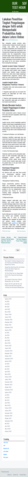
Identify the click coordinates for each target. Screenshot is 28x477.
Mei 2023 (7, 400)
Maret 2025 (7, 343)
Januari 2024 (8, 379)
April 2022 (7, 426)
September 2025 (9, 327)
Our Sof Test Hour (19, 5)
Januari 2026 (8, 317)
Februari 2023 (8, 408)
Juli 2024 (7, 364)
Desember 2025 (8, 320)
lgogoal (5, 454)
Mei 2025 (7, 338)
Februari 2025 (8, 346)
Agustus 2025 (8, 330)
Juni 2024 (7, 366)
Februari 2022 (8, 431)
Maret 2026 (7, 312)
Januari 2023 (8, 410)
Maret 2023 (7, 405)
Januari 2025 (8, 348)
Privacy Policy (23, 475)
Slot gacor (5, 457)
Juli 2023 (7, 395)
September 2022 (9, 421)
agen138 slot (15, 223)
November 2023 (8, 384)
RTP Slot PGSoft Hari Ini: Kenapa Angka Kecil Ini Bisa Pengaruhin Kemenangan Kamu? (14, 275)
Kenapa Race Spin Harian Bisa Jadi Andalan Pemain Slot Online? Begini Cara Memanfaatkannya (14, 269)
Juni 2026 (7, 304)
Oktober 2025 (8, 325)
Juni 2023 (7, 397)
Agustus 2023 (8, 392)
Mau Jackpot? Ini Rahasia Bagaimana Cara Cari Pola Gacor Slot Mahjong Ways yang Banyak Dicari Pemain (14, 262)
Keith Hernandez (15, 39)
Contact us (15, 475)
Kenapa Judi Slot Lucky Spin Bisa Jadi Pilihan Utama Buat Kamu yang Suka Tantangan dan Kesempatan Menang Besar (14, 285)
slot (4, 445)
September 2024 (9, 358)
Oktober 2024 (8, 356)
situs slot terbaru (23, 231)
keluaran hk (6, 448)
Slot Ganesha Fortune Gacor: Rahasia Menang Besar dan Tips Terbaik (13, 280)
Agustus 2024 (8, 361)
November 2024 (8, 353)
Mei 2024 (7, 369)
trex (8, 472)
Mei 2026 (7, 307)
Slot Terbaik (8, 231)
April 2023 (7, 403)
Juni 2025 (7, 335)
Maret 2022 (7, 429)
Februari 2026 (8, 314)
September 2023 (9, 390)
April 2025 (7, 340)
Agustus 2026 (8, 299)
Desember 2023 (8, 382)
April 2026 (7, 309)
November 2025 (8, 322)
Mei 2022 (7, 423)
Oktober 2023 (8, 387)
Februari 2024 (8, 377)
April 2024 (7, 371)
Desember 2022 (8, 413)
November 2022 (8, 416)
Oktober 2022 (8, 418)
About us (9, 475)
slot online (5, 451)
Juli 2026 (7, 301)
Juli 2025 (7, 333)
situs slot (5, 442)
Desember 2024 (8, 351)
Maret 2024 (8, 374)
